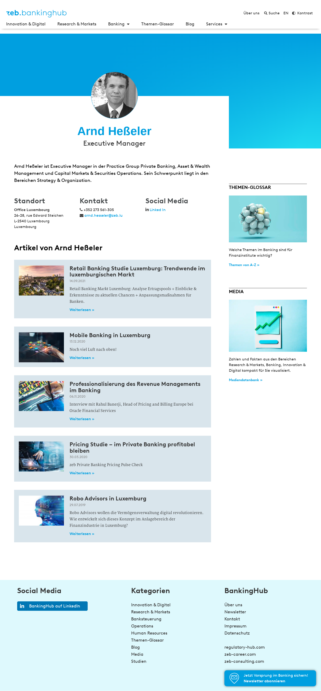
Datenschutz (237, 633)
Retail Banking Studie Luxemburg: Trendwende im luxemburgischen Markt (137, 271)
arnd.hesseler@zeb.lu (103, 215)
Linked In (158, 210)
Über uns (233, 604)
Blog (190, 24)
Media (137, 654)
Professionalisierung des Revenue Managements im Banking (135, 386)
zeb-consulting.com (244, 661)
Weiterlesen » (82, 310)
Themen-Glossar (157, 24)
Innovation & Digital (26, 24)
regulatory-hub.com (244, 647)
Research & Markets (76, 24)
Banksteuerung (146, 619)
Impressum (235, 626)
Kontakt (232, 619)
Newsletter (235, 612)
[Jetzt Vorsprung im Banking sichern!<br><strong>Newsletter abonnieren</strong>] (234, 678)
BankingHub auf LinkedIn (54, 606)
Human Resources (149, 633)
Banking (116, 24)
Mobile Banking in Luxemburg (110, 335)
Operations (142, 626)
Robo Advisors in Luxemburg (108, 498)
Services (214, 24)
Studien (138, 661)
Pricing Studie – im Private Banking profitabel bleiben (132, 447)
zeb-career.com (240, 654)
